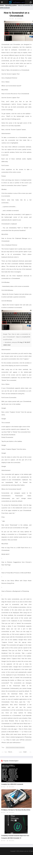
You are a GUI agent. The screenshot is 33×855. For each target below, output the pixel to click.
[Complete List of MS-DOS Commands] (16, 781)
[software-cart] (16, 2)
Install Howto (26, 752)
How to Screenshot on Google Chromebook (15, 747)
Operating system (11, 5)
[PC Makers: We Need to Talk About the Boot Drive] (16, 807)
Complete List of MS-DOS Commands (12, 784)
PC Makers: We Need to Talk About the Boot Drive (15, 810)
